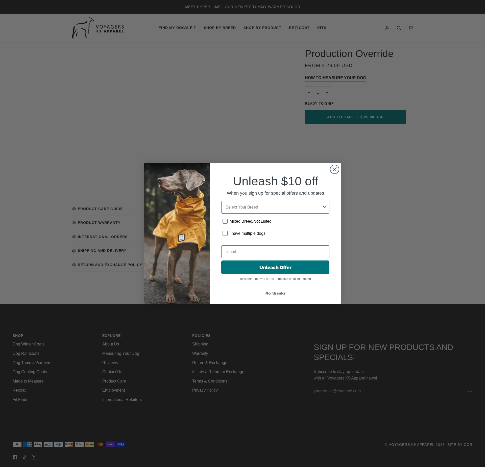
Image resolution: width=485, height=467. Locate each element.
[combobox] (274, 207)
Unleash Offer (275, 267)
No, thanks (275, 293)
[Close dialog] (334, 169)
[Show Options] (324, 207)
